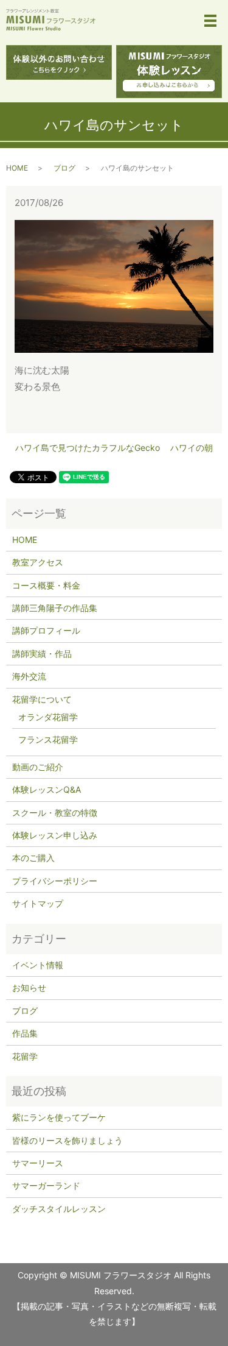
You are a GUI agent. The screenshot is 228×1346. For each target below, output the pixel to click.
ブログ (64, 167)
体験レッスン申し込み (54, 835)
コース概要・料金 (46, 585)
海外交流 (29, 676)
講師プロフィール (46, 630)
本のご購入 (33, 857)
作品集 (25, 1033)
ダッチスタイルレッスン (59, 1208)
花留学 (25, 1056)
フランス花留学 (48, 739)
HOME (17, 167)
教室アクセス (37, 562)
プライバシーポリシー (54, 881)
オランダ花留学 (48, 717)
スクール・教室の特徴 (54, 812)
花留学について (42, 699)
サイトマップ (37, 903)
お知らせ (29, 987)
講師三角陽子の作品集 (54, 608)
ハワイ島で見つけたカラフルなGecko (87, 447)
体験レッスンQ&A (46, 789)
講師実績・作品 (42, 653)
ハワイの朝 (191, 447)
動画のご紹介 (37, 767)
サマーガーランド (46, 1185)
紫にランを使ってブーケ (59, 1117)
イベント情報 (37, 965)
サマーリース (37, 1163)
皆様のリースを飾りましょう (67, 1140)
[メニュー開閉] (210, 21)
